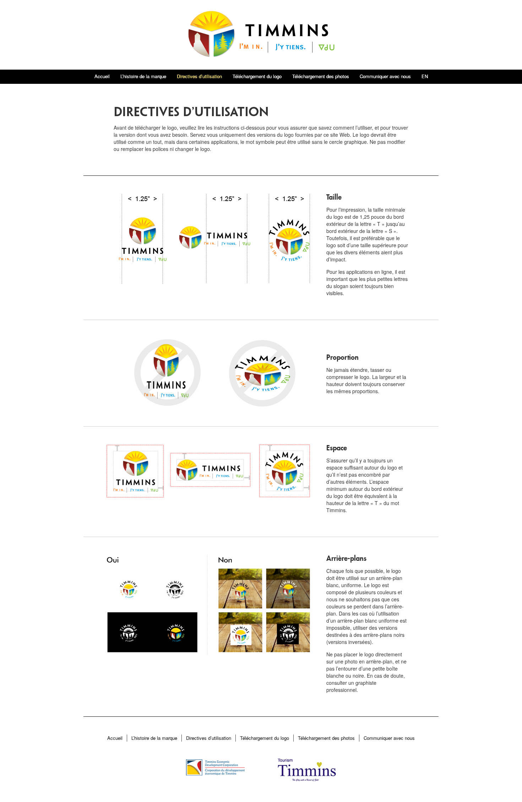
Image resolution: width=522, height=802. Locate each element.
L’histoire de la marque (143, 76)
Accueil (102, 76)
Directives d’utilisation (199, 76)
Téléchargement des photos (320, 76)
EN (425, 76)
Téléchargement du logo (257, 76)
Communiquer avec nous (385, 76)
